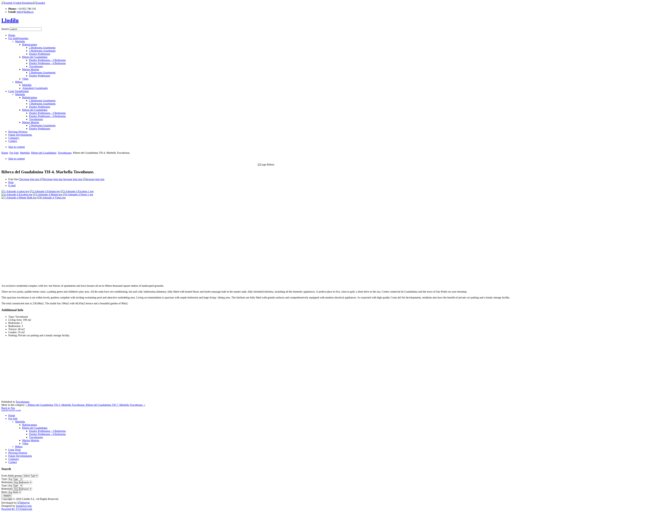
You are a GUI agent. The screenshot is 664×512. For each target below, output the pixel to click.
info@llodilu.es (25, 11)
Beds (4, 492)
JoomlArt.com (23, 505)
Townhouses (65, 152)
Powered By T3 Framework (16, 509)
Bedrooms (7, 482)
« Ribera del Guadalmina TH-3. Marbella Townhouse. (56, 404)
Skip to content (16, 146)
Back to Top (8, 408)
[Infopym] (23, 502)
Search (5, 28)
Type (4, 478)
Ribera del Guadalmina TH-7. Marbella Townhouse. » (115, 404)
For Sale (14, 152)
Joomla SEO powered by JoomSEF (11, 410)
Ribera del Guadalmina (43, 152)
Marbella (25, 152)
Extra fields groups (11, 475)
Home (4, 152)
